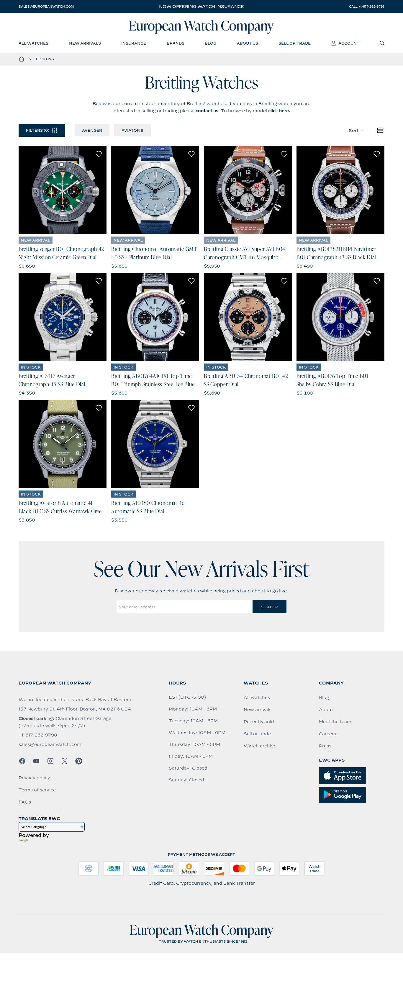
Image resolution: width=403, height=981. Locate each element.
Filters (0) (37, 130)
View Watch (63, 190)
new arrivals (85, 43)
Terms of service (37, 790)
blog (210, 43)
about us (247, 43)
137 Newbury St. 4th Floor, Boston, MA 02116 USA (75, 709)
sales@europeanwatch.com (46, 6)
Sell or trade (257, 733)
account (348, 43)
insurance (133, 43)
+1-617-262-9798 (38, 735)
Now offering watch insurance (201, 6)
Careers (327, 733)
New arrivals (257, 709)
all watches (33, 43)
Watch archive (260, 746)
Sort (353, 130)
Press (325, 746)
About (326, 709)
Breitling (45, 59)
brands (175, 43)
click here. (279, 110)
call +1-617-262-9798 (366, 6)
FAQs (25, 802)
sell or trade (295, 43)
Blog (324, 697)
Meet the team (335, 721)
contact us (207, 110)
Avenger (92, 130)
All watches (257, 697)
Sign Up (269, 607)
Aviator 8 (132, 130)
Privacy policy (34, 777)
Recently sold (259, 721)
